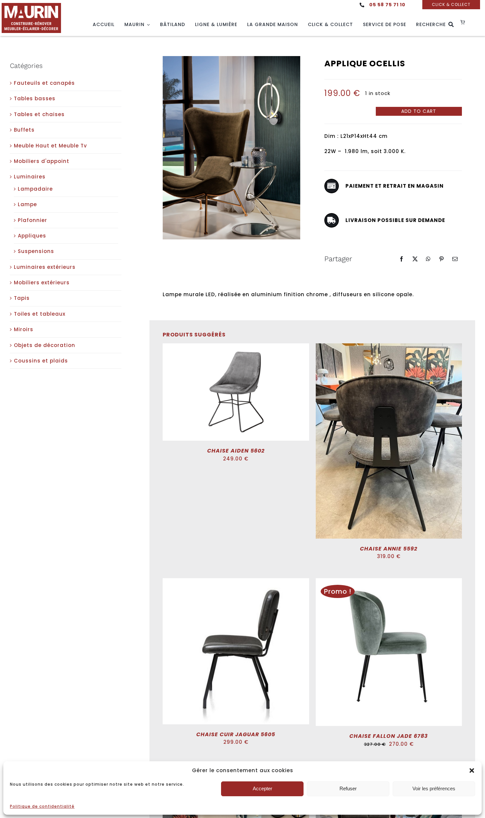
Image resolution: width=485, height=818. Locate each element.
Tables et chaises (39, 114)
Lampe (27, 204)
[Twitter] (415, 259)
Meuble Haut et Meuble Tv (50, 145)
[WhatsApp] (428, 259)
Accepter (262, 788)
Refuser (348, 788)
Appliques (32, 235)
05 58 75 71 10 (387, 4)
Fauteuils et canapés (44, 82)
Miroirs (23, 329)
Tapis (22, 298)
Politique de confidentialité (42, 806)
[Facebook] (401, 259)
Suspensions (36, 251)
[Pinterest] (441, 259)
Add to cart (418, 111)
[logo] (31, 5)
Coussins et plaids (41, 360)
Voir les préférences (433, 788)
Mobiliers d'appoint (41, 161)
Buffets (24, 129)
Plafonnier (32, 220)
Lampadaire (35, 188)
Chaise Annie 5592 (388, 548)
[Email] (455, 259)
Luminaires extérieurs (45, 267)
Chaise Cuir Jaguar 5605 (235, 734)
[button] (472, 770)
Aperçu (258, 393)
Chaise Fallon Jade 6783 (388, 736)
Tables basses (34, 98)
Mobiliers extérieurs (42, 282)
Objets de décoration (44, 345)
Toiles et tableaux (39, 313)
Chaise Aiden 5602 (236, 451)
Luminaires (30, 176)
